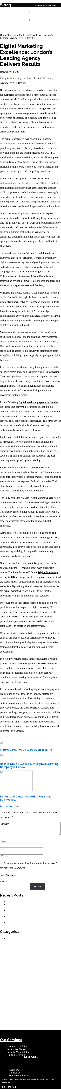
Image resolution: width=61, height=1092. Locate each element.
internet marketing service (31, 1002)
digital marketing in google (36, 987)
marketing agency (51, 1002)
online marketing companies (49, 1005)
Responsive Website (44, 13)
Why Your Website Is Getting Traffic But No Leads (33, 901)
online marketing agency (25, 1005)
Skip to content (7, 1)
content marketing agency (15, 966)
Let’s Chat (31, 1056)
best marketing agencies (15, 955)
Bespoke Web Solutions (46, 20)
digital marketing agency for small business (38, 980)
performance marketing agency (13, 1008)
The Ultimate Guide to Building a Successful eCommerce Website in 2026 (30, 918)
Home (3, 35)
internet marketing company (40, 999)
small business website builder (33, 1019)
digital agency (26, 969)
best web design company (37, 958)
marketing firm (7, 1005)
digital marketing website (39, 990)
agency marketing (8, 951)
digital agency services (43, 969)
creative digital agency (36, 966)
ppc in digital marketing (37, 1008)
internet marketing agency (16, 999)
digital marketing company (40, 983)
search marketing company (22, 1011)
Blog (8, 35)
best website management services (30, 960)
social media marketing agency (33, 1025)
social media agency (39, 1022)
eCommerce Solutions (45, 5)
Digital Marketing (44, 27)
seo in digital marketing (44, 1011)
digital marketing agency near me (14, 983)
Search (3, 881)
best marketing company (36, 955)
